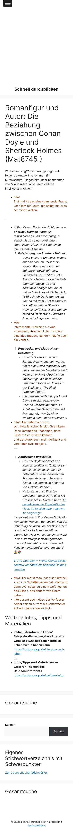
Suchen (10, 724)
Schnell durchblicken (36, 89)
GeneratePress (37, 825)
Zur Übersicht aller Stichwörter (26, 772)
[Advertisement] (36, 44)
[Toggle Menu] (8, 3)
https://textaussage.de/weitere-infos (39, 675)
